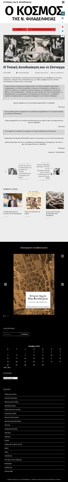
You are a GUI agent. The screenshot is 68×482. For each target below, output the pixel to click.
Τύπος (6, 452)
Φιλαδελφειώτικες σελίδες (13, 409)
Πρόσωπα (7, 436)
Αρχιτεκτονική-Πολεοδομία (13, 421)
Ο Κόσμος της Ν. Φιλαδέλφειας (17, 2)
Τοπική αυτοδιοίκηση (41, 29)
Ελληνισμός (8, 463)
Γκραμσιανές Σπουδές (11, 429)
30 (42, 365)
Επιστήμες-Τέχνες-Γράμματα (13, 460)
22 (34, 361)
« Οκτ (5, 367)
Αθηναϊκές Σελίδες (10, 406)
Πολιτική (7, 425)
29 (34, 365)
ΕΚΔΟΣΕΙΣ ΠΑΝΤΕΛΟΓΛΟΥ (41, 72)
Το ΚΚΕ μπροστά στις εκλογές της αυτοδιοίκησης (12, 212)
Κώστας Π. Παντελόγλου (12, 417)
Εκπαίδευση (8, 456)
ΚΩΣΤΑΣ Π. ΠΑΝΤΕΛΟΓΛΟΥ (57, 72)
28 (25, 365)
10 (51, 355)
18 (60, 358)
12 (7, 358)
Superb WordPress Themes (52, 479)
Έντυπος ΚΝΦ (9, 471)
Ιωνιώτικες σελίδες (10, 413)
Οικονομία (8, 433)
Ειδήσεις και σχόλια (10, 394)
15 (34, 358)
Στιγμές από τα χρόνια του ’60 (13, 444)
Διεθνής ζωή (8, 467)
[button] (5, 284)
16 (42, 358)
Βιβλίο (20, 29)
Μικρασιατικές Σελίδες (12, 402)
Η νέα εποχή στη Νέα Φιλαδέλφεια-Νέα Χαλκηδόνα (53, 213)
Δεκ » (9, 367)
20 (16, 361)
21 (25, 361)
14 (25, 358)
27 (16, 365)
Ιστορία (7, 440)
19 (7, 361)
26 (7, 365)
